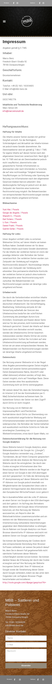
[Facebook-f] (13, 3)
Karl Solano (8, 219)
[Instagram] (17, 3)
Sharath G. (7, 216)
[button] (4, 21)
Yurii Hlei (7, 209)
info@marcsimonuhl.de (13, 111)
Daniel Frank (8, 225)
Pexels (16, 209)
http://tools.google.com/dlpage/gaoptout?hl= (24, 582)
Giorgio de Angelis (11, 213)
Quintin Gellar (9, 229)
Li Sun (5, 222)
